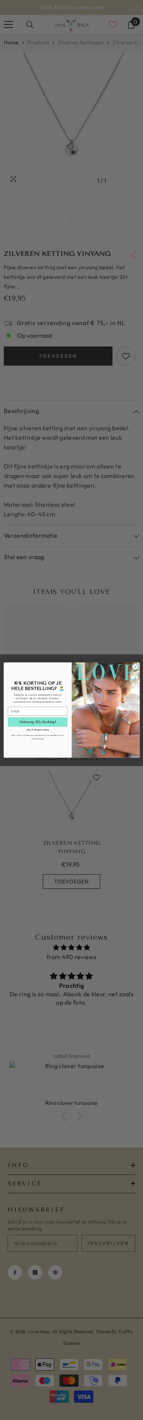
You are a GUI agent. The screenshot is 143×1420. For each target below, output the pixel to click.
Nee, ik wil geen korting (37, 730)
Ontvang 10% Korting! (37, 722)
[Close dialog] (135, 667)
